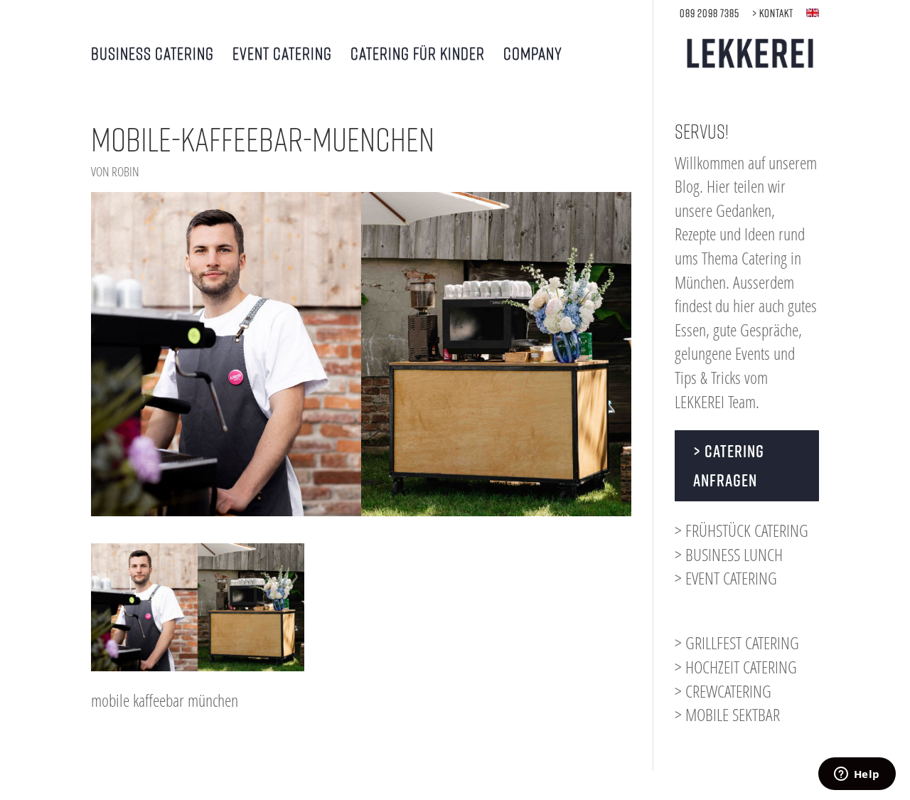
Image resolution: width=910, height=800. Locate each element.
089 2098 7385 (709, 13)
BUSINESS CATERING (152, 55)
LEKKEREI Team (715, 401)
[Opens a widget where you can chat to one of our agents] (857, 775)
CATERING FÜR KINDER (417, 55)
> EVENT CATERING (726, 578)
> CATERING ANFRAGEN (728, 465)
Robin (125, 171)
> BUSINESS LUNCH (729, 554)
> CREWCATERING (723, 691)
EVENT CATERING (282, 55)
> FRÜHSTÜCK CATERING (741, 530)
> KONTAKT (772, 13)
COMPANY (532, 55)
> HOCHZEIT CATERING (736, 666)
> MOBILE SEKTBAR (727, 714)
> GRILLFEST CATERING (737, 642)
